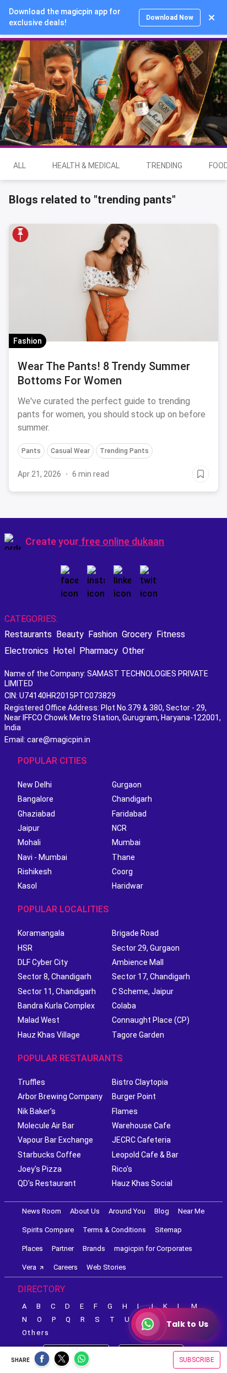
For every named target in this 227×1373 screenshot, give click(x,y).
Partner (63, 1248)
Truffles (31, 1082)
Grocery (137, 634)
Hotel (64, 651)
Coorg (122, 871)
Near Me (191, 1211)
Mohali (29, 842)
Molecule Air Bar (46, 1125)
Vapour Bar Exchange (55, 1139)
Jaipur (29, 828)
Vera (29, 1267)
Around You (127, 1211)
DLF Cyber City (43, 962)
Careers (65, 1267)
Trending (164, 165)
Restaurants (28, 634)
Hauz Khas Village (49, 1034)
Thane (123, 857)
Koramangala (41, 933)
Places (32, 1248)
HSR (25, 948)
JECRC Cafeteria (141, 1139)
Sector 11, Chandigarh (57, 991)
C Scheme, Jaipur (143, 991)
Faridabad (129, 813)
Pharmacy (98, 651)
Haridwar (127, 885)
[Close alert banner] (211, 17)
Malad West (39, 1020)
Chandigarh (132, 799)
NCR (119, 828)
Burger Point (134, 1096)
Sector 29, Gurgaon (146, 948)
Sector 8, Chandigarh (54, 976)
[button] (20, 234)
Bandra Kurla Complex (56, 1005)
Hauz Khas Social (142, 1183)
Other (133, 651)
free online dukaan (122, 541)
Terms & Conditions (114, 1230)
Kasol (27, 885)
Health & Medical (86, 165)
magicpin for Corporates (153, 1248)
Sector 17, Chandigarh (151, 976)
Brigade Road (135, 933)
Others (36, 1332)
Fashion (102, 634)
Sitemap (168, 1230)
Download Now (169, 17)
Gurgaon (127, 784)
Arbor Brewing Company (60, 1096)
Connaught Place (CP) (151, 1020)
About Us (85, 1211)
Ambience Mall (138, 962)
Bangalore (35, 799)
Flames (125, 1111)
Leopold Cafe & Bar (145, 1154)
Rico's (122, 1169)
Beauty (70, 634)
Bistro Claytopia (140, 1082)
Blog (161, 1211)
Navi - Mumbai (42, 857)
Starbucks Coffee (49, 1154)
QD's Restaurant (47, 1183)
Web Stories (106, 1267)
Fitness (170, 634)
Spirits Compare (48, 1230)
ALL (19, 165)
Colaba (124, 1005)
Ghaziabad (36, 813)
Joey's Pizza (40, 1169)
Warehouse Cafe (141, 1125)
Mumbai (126, 842)
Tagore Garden (138, 1034)
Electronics (26, 651)
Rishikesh (35, 871)
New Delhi (35, 784)
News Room (41, 1211)
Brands (94, 1248)
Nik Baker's (37, 1111)
